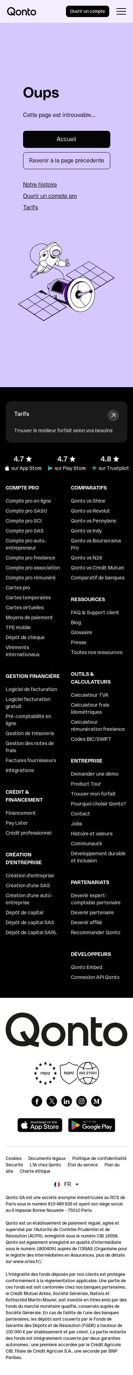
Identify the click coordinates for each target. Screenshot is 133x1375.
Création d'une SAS (28, 885)
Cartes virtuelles (25, 607)
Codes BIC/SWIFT (91, 739)
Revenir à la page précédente (66, 160)
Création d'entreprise (30, 875)
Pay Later (17, 823)
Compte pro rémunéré (31, 578)
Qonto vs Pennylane (93, 521)
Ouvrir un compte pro (50, 196)
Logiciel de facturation (31, 689)
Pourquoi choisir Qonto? (98, 804)
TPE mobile (18, 627)
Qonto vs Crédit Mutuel (97, 568)
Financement (21, 813)
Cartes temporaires (28, 597)
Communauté (86, 843)
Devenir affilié (86, 922)
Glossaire (81, 632)
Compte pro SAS (25, 531)
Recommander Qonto (95, 932)
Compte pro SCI (23, 521)
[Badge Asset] (37, 1101)
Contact (80, 814)
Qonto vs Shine (88, 501)
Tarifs (30, 207)
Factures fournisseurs (31, 760)
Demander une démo (94, 774)
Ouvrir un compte (87, 11)
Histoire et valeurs (91, 833)
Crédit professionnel (28, 833)
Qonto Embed (86, 967)
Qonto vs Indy (86, 531)
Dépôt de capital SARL (31, 932)
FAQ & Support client (95, 612)
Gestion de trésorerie (30, 733)
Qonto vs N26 (86, 558)
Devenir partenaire (92, 912)
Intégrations (20, 770)
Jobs (76, 823)
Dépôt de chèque (25, 637)
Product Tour (86, 784)
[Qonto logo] (21, 11)
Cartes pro (18, 587)
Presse (79, 642)
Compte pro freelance (30, 558)
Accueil (66, 139)
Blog (76, 622)
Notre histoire (40, 184)
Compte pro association (33, 568)
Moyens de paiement (29, 617)
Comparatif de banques (97, 578)
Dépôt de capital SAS (30, 922)
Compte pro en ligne (28, 501)
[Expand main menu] (121, 11)
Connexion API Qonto (95, 977)
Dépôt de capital (24, 912)
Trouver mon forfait (93, 794)
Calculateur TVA (90, 695)
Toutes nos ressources (96, 652)
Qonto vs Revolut (90, 511)
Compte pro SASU (26, 511)
